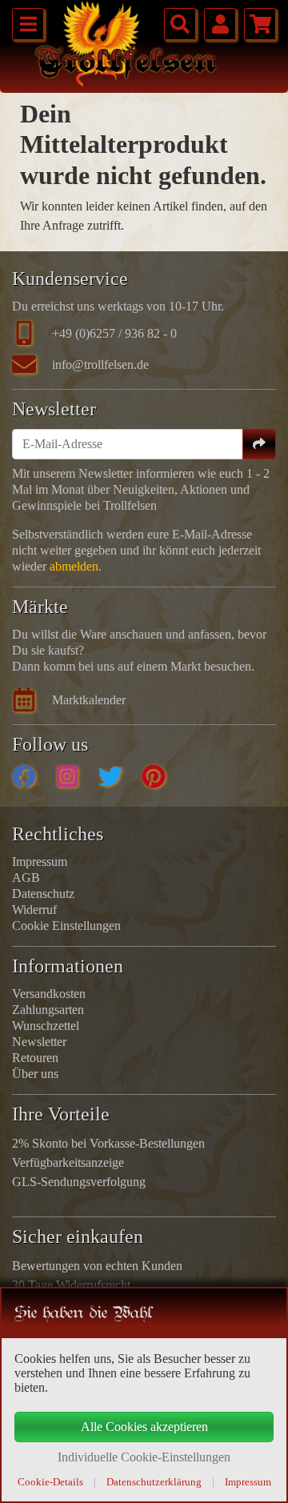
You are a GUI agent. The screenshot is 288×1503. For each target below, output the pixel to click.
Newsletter (39, 1041)
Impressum (39, 861)
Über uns (35, 1073)
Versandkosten (49, 993)
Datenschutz (43, 893)
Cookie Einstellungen (66, 925)
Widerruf (34, 909)
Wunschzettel (45, 1025)
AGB (26, 877)
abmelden (74, 566)
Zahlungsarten (48, 1009)
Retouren (35, 1057)
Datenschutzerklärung (154, 1482)
